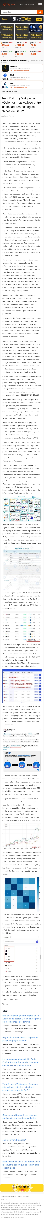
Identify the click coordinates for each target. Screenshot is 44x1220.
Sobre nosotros (23, 1196)
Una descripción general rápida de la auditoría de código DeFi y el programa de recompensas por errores (21, 1019)
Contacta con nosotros (8, 1196)
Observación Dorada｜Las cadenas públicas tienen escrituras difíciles (19, 1116)
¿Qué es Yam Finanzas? (14, 1140)
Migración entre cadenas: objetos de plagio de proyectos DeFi (20, 1039)
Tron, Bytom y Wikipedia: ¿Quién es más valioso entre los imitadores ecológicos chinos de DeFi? (20, 1087)
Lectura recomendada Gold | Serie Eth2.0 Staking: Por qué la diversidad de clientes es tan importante (20, 1062)
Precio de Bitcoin (18, 1217)
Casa (3, 92)
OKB (9, 92)
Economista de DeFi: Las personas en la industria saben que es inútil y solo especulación (21, 1165)
